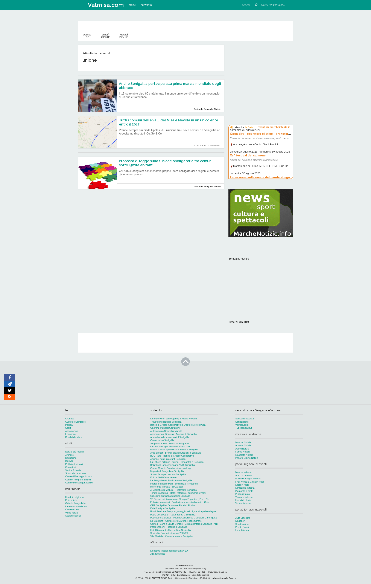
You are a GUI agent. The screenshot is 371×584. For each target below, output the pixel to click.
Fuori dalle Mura (73, 437)
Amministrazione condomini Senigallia (169, 437)
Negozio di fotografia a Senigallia (167, 471)
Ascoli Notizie (242, 448)
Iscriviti (69, 461)
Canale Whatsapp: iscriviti (78, 476)
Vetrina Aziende (73, 470)
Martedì (123, 35)
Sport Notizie (242, 524)
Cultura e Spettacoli (75, 421)
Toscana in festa (243, 497)
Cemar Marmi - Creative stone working (170, 468)
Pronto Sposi (242, 527)
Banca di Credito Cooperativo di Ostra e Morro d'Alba (177, 424)
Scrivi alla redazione (75, 473)
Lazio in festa (242, 484)
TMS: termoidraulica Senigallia (165, 421)
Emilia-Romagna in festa (247, 478)
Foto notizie (71, 500)
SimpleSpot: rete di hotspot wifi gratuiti (169, 443)
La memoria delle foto (76, 506)
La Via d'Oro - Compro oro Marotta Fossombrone (176, 521)
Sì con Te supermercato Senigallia (168, 474)
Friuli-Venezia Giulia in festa (249, 481)
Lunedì (105, 35)
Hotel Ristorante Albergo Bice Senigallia (170, 530)
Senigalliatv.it (241, 421)
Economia (70, 434)
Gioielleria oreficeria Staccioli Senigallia (170, 496)
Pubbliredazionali (74, 464)
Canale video (72, 509)
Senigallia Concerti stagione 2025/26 (169, 533)
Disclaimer (193, 578)
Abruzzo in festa (243, 475)
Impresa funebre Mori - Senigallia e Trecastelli (174, 483)
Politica (69, 424)
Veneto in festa (243, 503)
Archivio (69, 455)
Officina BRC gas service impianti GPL (170, 446)
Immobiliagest (242, 530)
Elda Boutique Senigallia (162, 508)
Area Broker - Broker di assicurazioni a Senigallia (175, 452)
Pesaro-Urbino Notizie (246, 458)
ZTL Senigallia (157, 554)
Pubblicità (205, 578)
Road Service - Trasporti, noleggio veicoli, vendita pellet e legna (183, 511)
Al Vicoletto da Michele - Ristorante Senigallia (173, 490)
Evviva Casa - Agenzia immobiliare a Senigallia (174, 449)
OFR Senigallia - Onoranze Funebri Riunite (172, 505)
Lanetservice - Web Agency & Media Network (174, 418)
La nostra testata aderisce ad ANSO (169, 550)
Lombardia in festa (244, 487)
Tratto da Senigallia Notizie (207, 109)
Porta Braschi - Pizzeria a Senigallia (168, 527)
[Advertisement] (260, 72)
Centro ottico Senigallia (162, 440)
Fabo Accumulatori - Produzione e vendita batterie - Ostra (180, 502)
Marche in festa (243, 472)
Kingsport (240, 521)
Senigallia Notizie (238, 258)
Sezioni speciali (73, 515)
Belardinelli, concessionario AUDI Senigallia (172, 465)
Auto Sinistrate (242, 518)
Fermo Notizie (242, 451)
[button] (246, 5)
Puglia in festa (242, 494)
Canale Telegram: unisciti (78, 479)
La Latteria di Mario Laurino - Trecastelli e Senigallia (177, 462)
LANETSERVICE (159, 578)
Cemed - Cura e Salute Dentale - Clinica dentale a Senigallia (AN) (184, 524)
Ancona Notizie (243, 445)
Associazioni (71, 431)
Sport (68, 428)
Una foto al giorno (74, 497)
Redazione (70, 458)
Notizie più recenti (74, 451)
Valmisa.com (241, 424)
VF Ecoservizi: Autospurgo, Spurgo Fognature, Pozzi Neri (180, 499)
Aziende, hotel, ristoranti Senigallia (168, 459)
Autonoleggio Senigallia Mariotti (166, 431)
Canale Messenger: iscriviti (79, 482)
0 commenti (213, 145)
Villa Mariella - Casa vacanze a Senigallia (171, 536)
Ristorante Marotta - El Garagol (166, 486)
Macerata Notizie (244, 455)
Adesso (87, 35)
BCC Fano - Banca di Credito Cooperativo (172, 455)
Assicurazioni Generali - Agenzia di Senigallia (173, 434)
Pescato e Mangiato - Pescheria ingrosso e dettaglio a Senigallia (183, 517)
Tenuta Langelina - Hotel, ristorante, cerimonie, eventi (177, 493)
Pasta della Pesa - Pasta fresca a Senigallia (172, 514)
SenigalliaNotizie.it (244, 418)
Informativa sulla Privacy (224, 578)
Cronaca (69, 418)
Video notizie (71, 512)
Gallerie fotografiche (75, 503)
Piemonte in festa (244, 491)
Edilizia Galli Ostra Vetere (163, 477)
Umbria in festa (243, 500)
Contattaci (70, 467)
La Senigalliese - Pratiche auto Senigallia (171, 480)
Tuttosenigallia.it (243, 428)
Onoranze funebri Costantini (164, 428)
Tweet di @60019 (238, 322)
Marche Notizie (243, 442)
